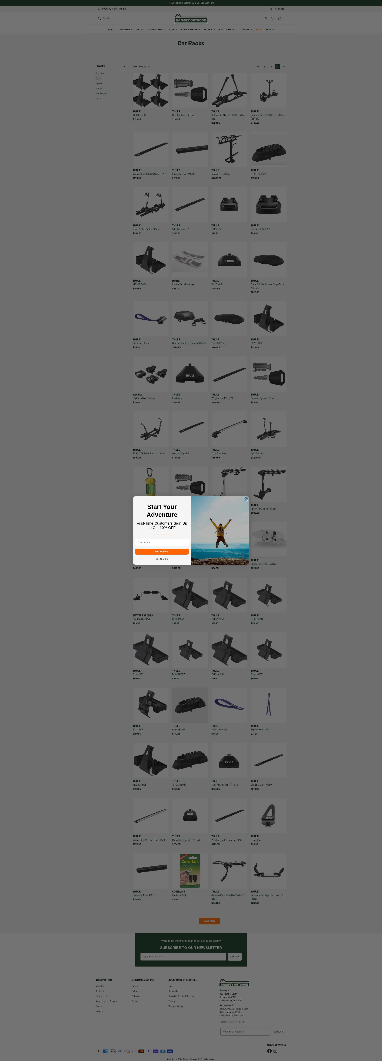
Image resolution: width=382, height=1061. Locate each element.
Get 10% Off (161, 551)
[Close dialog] (246, 499)
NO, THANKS (162, 559)
